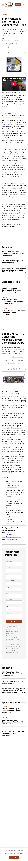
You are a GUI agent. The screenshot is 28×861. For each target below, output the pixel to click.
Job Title (9, 593)
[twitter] (14, 53)
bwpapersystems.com (9, 539)
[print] (25, 53)
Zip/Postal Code (10, 599)
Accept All (14, 857)
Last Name (9, 568)
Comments (9, 613)
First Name (9, 561)
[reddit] (17, 53)
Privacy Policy (19, 853)
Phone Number (10, 580)
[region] (14, 854)
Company (8, 587)
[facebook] (8, 53)
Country (9, 606)
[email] (19, 53)
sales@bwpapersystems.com (11, 537)
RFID (3, 329)
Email (8, 574)
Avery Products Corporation (10, 41)
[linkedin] (11, 53)
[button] (3, 5)
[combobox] (14, 609)
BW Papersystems (17, 357)
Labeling (4, 14)
